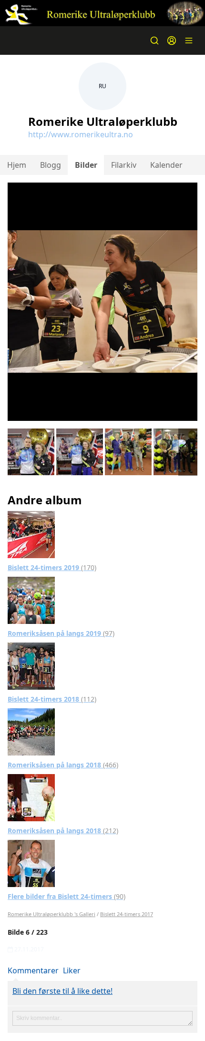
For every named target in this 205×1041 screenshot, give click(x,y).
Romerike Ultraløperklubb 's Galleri (51, 914)
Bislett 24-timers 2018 (52, 699)
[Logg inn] (171, 40)
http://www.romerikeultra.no (80, 134)
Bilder (86, 165)
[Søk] (154, 40)
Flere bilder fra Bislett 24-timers (66, 896)
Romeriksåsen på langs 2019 (61, 633)
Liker (72, 970)
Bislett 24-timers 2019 (52, 567)
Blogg (50, 165)
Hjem (16, 165)
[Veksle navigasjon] (188, 40)
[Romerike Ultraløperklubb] (102, 13)
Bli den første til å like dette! (62, 991)
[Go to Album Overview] (31, 534)
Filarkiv (123, 165)
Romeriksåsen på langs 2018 (63, 764)
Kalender (166, 165)
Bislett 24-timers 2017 (126, 914)
